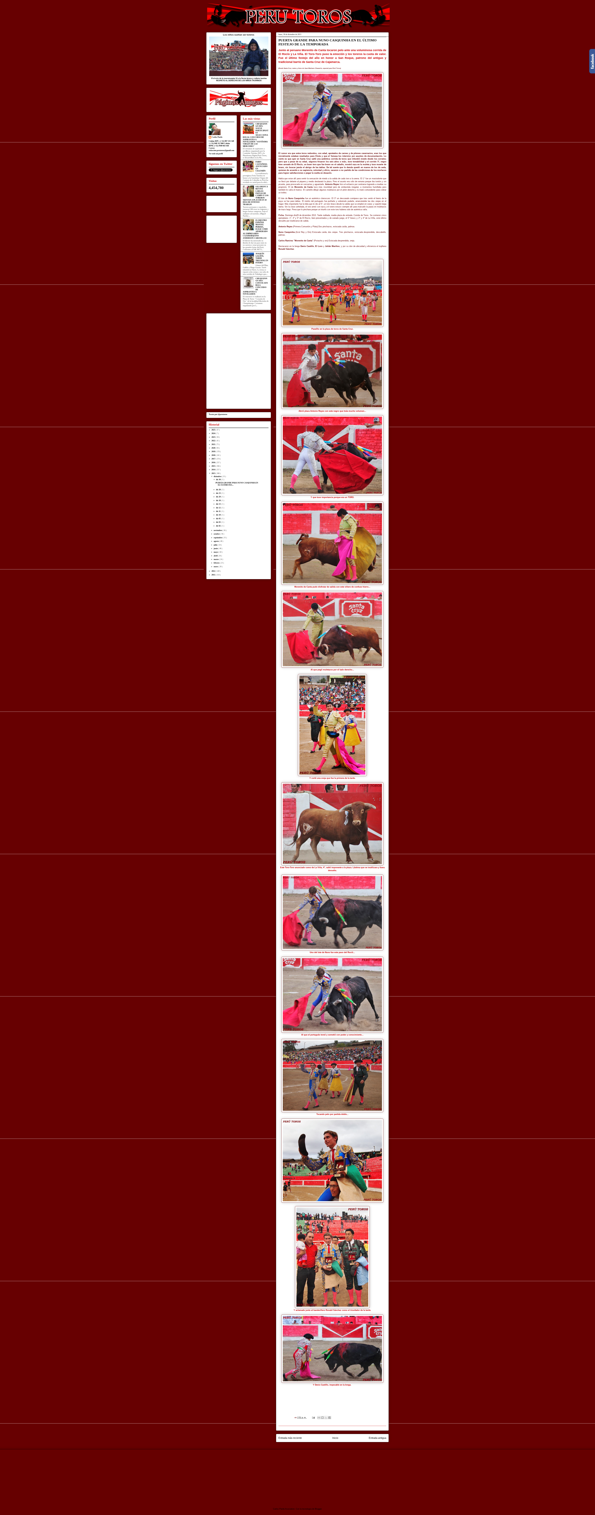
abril (216, 556)
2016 (214, 462)
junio (216, 548)
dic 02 (218, 526)
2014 (214, 470)
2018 (214, 455)
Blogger (318, 1509)
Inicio (335, 1438)
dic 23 (218, 493)
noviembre (218, 530)
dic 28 (218, 490)
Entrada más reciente (290, 1438)
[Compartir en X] (326, 1417)
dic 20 (218, 497)
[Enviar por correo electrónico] (318, 1417)
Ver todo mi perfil (216, 154)
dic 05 (218, 518)
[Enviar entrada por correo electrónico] (313, 1417)
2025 (214, 430)
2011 (214, 575)
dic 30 (218, 479)
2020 (214, 448)
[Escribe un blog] (322, 1417)
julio (216, 545)
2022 (214, 441)
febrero (217, 563)
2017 (214, 459)
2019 (214, 451)
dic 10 (218, 515)
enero (216, 567)
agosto (216, 541)
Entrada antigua (377, 1438)
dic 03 (218, 522)
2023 (214, 437)
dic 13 (218, 504)
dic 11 (218, 511)
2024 (214, 433)
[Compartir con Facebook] (329, 1417)
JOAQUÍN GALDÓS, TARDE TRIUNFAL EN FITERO (262, 258)
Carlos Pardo (217, 137)
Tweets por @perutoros (218, 414)
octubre (217, 534)
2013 (214, 473)
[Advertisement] (232, 1475)
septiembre (218, 538)
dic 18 (218, 500)
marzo (216, 559)
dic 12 (218, 508)
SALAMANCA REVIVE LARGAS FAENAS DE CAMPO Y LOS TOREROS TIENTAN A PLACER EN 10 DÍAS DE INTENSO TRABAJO (256, 196)
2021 (214, 444)
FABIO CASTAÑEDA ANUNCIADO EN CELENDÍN (261, 166)
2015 (214, 466)
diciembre (218, 476)
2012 (214, 571)
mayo (216, 552)
